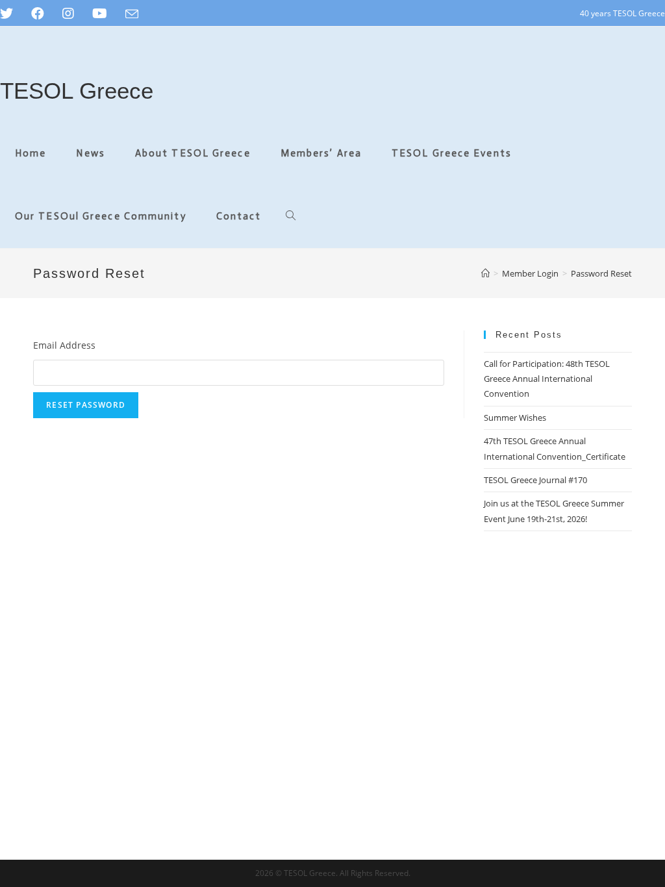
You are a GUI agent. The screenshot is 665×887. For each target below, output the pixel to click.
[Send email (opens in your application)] (131, 14)
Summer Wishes (515, 417)
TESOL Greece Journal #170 (535, 480)
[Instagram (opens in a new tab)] (68, 13)
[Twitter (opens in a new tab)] (11, 13)
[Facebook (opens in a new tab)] (37, 13)
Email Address (64, 345)
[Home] (485, 273)
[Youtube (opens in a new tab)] (99, 13)
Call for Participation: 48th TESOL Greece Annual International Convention (547, 379)
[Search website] (290, 216)
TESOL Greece (76, 90)
